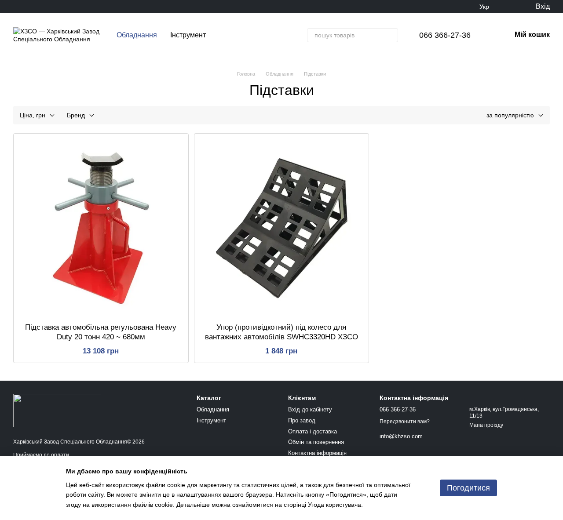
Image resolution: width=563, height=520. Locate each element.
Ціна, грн (32, 115)
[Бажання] (510, 6)
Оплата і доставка (312, 431)
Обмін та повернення (316, 442)
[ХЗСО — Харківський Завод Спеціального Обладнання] (57, 410)
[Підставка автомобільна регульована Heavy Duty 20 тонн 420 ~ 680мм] (101, 228)
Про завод (301, 420)
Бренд (76, 115)
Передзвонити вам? (405, 421)
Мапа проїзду (486, 425)
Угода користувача (334, 504)
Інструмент (188, 35)
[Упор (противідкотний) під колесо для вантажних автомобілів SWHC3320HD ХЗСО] (281, 228)
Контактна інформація (317, 453)
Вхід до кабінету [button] (310, 409)
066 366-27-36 (445, 35)
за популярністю (510, 115)
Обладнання (137, 35)
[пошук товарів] (391, 35)
